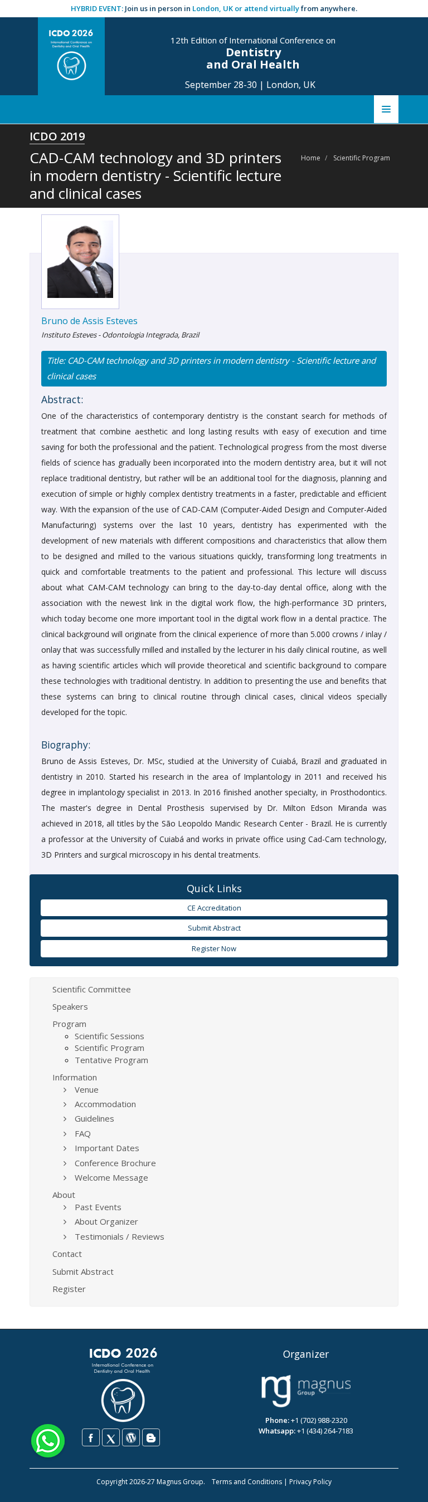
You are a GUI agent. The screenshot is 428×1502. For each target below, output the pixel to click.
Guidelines (94, 1118)
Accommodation (105, 1103)
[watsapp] (48, 1440)
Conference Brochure (115, 1162)
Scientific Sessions (109, 1035)
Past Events (98, 1206)
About (63, 1194)
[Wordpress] (131, 1437)
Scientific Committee (91, 989)
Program (69, 1023)
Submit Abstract (214, 928)
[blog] (151, 1437)
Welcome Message (111, 1177)
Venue (87, 1089)
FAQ (83, 1133)
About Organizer (106, 1221)
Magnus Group (180, 1481)
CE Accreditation (214, 908)
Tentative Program (111, 1059)
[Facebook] (91, 1437)
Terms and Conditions (247, 1481)
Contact (67, 1253)
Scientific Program (361, 158)
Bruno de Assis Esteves (89, 321)
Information (74, 1077)
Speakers (70, 1006)
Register (69, 1288)
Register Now (214, 948)
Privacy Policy (310, 1481)
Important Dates (107, 1147)
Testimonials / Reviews (119, 1236)
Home (310, 158)
